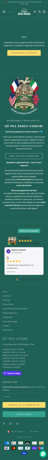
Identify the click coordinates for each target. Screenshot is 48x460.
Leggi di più (10, 271)
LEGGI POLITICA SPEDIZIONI (24, 156)
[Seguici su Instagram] (10, 423)
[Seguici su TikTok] (17, 423)
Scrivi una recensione (29, 231)
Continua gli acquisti (24, 53)
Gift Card (6, 300)
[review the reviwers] (7, 258)
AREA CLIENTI (24, 414)
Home (5, 291)
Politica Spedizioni (10, 313)
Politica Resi (7, 317)
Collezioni (6, 296)
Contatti (6, 326)
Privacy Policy (8, 304)
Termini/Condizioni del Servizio (15, 308)
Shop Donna (8, 330)
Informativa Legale (10, 321)
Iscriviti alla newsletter (24, 405)
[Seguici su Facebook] (4, 423)
